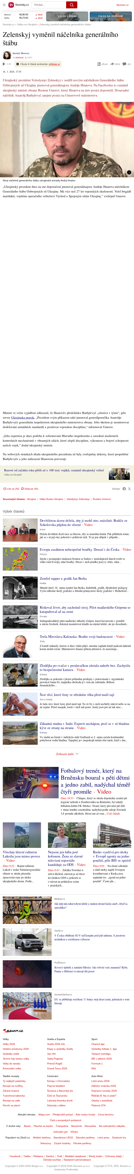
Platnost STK (98, 1105)
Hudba (43, 583)
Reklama (38, 1156)
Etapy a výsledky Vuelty (60, 1048)
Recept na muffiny (13, 1085)
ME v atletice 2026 (101, 1058)
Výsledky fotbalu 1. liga (104, 1048)
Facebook (15, 1156)
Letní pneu (103, 1137)
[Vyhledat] (71, 4)
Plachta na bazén (43, 1126)
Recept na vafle (11, 1100)
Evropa (43, 616)
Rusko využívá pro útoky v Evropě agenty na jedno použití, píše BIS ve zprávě (112, 856)
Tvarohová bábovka (14, 1095)
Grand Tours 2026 (57, 1068)
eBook (105, 64)
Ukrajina (31, 499)
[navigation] (4, 5)
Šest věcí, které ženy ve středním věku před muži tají (77, 694)
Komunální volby (12, 1068)
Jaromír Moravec (21, 53)
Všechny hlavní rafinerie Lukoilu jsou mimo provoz (21, 854)
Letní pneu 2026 (100, 1081)
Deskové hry (119, 1137)
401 (129, 64)
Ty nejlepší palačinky (14, 1081)
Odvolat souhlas (52, 1159)
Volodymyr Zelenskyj (78, 499)
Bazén (27, 1126)
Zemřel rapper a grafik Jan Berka (63, 578)
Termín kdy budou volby (16, 1058)
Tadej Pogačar (55, 1058)
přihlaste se (54, 64)
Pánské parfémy (82, 1143)
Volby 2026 (9, 1044)
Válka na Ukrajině (13, 475)
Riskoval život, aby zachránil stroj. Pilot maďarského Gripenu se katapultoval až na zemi (85, 609)
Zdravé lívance (11, 1090)
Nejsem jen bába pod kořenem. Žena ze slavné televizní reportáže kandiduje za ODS (65, 858)
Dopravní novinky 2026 (104, 1090)
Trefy (42, 641)
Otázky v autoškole (101, 1100)
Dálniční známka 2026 (103, 1085)
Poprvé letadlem (56, 1085)
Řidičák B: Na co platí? (103, 1095)
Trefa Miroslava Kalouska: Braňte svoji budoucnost (76, 636)
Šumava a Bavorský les (60, 1090)
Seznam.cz (122, 4)
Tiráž (59, 1156)
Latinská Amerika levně (60, 1100)
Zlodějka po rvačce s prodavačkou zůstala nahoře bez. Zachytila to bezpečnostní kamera (85, 667)
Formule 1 (97, 1063)
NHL (93, 1068)
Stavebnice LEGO (63, 1137)
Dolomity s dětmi (56, 1105)
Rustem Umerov (102, 499)
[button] (67, 139)
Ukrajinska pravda (22, 417)
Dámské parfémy (85, 1137)
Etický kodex (96, 1156)
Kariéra (50, 1156)
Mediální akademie (75, 1156)
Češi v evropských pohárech (65, 1120)
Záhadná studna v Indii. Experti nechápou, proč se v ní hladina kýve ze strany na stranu (84, 725)
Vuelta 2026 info (56, 1044)
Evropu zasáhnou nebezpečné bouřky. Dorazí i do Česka (79, 549)
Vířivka (74, 1131)
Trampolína (62, 1126)
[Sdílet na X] (129, 489)
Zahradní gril (60, 1131)
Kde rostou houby (85, 1114)
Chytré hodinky (62, 1143)
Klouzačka (90, 1126)
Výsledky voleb (11, 1053)
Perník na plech (11, 1105)
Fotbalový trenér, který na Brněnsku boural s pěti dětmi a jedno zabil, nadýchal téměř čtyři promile (95, 780)
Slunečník (76, 1126)
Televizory (45, 1143)
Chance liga (98, 1044)
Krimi (42, 529)
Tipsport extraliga (100, 1053)
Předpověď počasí (63, 1114)
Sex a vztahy (46, 699)
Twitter (27, 1156)
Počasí (43, 554)
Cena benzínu (106, 1114)
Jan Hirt (51, 1053)
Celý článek (113, 813)
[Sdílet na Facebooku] (124, 489)
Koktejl (43, 674)
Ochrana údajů (113, 1156)
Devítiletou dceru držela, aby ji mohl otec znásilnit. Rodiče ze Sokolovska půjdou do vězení (83, 522)
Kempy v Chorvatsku (58, 1081)
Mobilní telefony (42, 1137)
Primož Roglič (54, 1063)
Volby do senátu (11, 1063)
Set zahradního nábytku (112, 1126)
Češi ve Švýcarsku (57, 1095)
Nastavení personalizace (77, 1159)
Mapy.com (44, 1114)
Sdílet (117, 64)
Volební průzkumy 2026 (16, 1048)
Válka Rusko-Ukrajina (51, 499)
